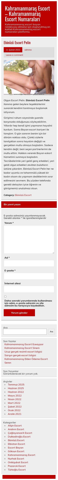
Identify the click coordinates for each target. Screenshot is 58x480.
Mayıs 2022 (15, 395)
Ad (7, 257)
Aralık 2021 (14, 413)
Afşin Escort (15, 425)
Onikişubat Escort (18, 462)
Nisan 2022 (14, 399)
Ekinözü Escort (23, 195)
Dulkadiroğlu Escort (19, 436)
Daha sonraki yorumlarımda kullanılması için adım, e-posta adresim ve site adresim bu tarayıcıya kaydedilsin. (28, 303)
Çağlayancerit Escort (20, 432)
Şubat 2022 (15, 406)
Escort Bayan (15, 447)
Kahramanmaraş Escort (21, 454)
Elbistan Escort (16, 443)
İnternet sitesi (12, 283)
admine (28, 49)
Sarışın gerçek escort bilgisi (20, 355)
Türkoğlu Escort (17, 469)
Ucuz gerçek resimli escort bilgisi (23, 351)
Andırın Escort (16, 429)
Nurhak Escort (16, 458)
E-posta (9, 270)
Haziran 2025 (16, 388)
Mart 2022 (14, 402)
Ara (5, 327)
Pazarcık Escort (17, 465)
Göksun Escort (16, 451)
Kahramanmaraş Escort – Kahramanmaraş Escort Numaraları (27, 13)
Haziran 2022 (16, 391)
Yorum (9, 223)
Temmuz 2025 (16, 384)
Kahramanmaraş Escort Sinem (22, 347)
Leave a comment (14, 55)
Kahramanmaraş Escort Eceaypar (23, 344)
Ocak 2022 (14, 410)
